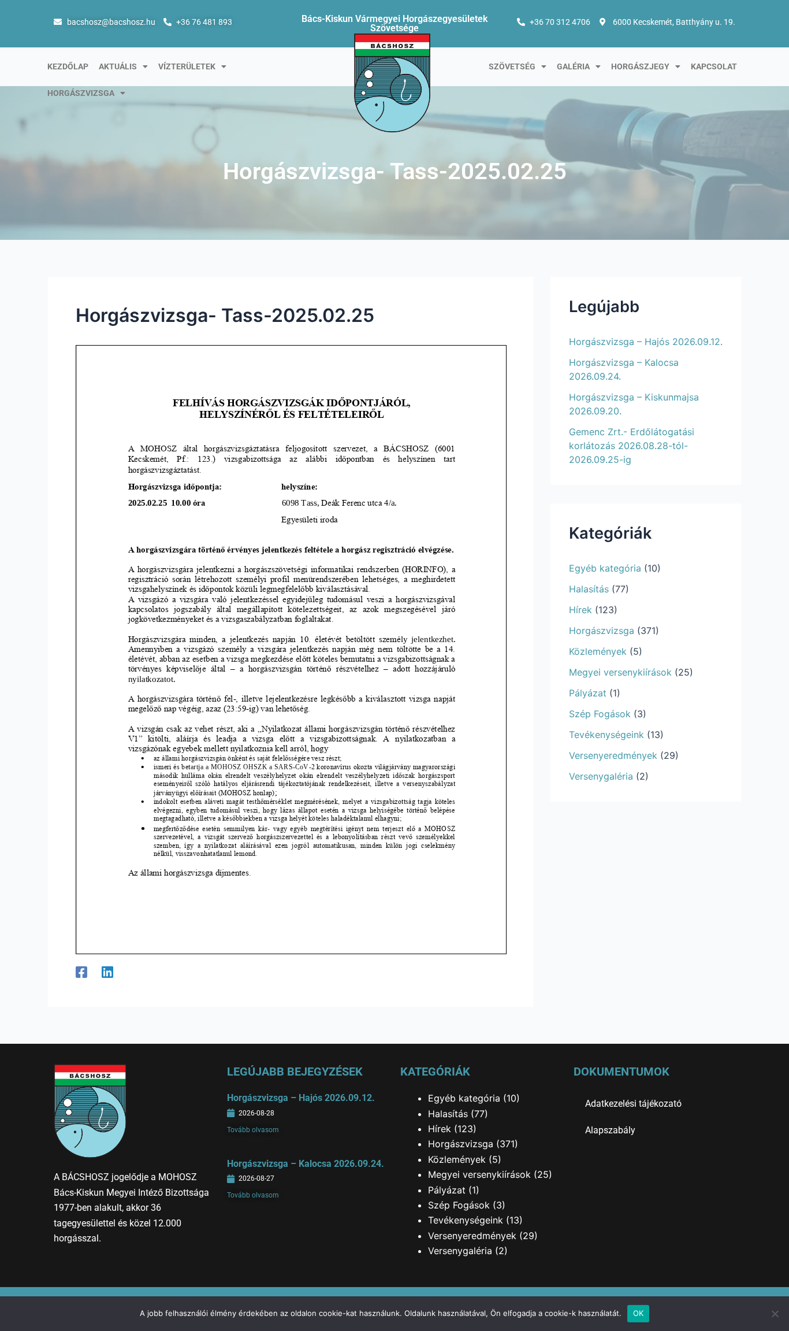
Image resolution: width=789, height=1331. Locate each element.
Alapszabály (610, 1130)
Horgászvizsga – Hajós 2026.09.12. (646, 341)
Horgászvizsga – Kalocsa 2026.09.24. (305, 1163)
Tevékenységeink (606, 734)
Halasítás (589, 589)
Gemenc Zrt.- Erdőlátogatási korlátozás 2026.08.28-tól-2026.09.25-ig (631, 445)
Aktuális (118, 66)
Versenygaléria (601, 776)
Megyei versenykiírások (620, 672)
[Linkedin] (107, 971)
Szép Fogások (600, 714)
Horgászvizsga (80, 93)
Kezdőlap (67, 66)
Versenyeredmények (613, 755)
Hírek (580, 610)
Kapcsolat (714, 66)
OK (638, 1313)
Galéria (573, 66)
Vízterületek (186, 66)
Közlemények (598, 651)
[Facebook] (81, 971)
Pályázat (587, 693)
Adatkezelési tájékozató (633, 1103)
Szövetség (512, 66)
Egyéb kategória (605, 568)
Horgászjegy (640, 66)
